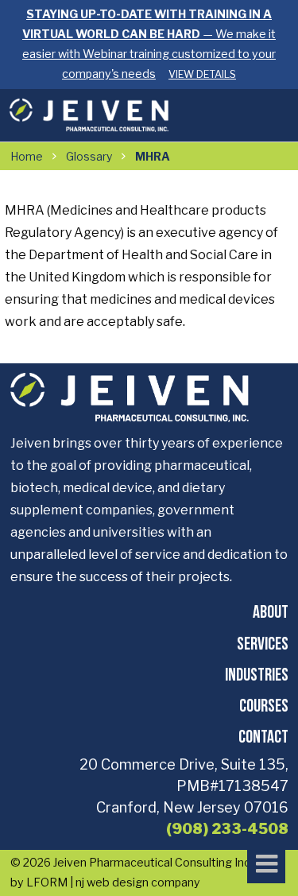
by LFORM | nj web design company (105, 882)
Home (26, 156)
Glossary (89, 156)
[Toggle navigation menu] (266, 864)
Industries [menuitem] (256, 674)
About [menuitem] (270, 611)
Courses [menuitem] (263, 705)
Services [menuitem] (262, 643)
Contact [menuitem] (263, 736)
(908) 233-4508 (227, 828)
